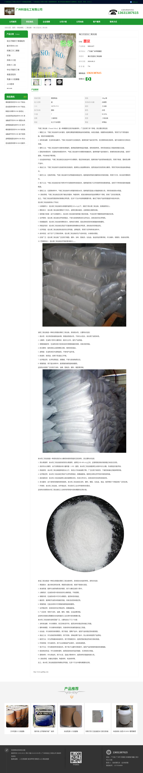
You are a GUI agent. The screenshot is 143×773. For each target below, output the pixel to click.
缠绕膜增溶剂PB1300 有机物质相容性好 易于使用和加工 (16, 129)
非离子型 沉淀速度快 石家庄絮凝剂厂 (72, 731)
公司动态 (79, 22)
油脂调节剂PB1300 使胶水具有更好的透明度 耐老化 (16, 120)
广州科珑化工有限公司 (49, 753)
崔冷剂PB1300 (12, 46)
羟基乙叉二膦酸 (13, 51)
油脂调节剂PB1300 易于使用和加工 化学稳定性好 (16, 134)
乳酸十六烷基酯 (13, 79)
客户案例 (96, 22)
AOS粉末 (10, 84)
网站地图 (46, 759)
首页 (13, 27)
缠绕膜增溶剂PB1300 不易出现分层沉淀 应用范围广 (16, 102)
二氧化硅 (28, 27)
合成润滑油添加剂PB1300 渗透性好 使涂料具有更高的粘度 (16, 116)
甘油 (8, 55)
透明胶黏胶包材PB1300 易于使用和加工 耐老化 (16, 125)
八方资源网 (23, 759)
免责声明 (31, 759)
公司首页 (12, 22)
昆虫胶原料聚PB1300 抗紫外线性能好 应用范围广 (16, 143)
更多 (25, 97)
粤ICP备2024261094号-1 (34, 753)
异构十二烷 (11, 65)
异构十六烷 (11, 60)
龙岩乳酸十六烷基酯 (44, 731)
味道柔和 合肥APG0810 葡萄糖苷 (97, 731)
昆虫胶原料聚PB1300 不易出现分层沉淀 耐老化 (16, 107)
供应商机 (29, 22)
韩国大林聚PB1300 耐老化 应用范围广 (16, 111)
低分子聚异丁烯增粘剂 (16, 41)
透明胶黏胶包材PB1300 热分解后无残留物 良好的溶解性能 (16, 139)
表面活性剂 (11, 74)
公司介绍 (63, 22)
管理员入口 (38, 759)
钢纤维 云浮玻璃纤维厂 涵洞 (17, 731)
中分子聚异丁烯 (13, 70)
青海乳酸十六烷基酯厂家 (124, 731)
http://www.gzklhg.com (41, 672)
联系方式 (113, 22)
